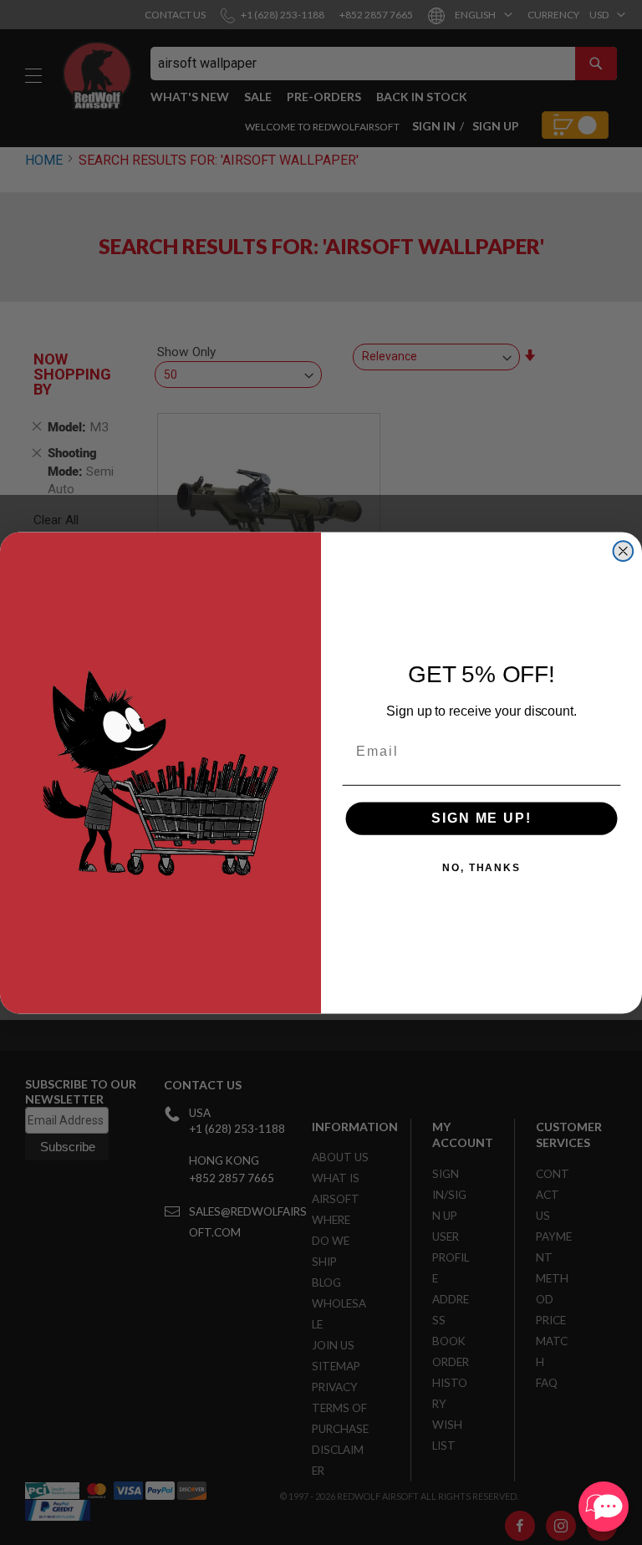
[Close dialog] (623, 551)
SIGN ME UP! (481, 818)
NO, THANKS (481, 868)
